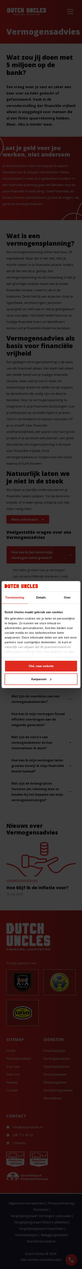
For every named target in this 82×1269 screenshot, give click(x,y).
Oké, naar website (41, 666)
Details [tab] (41, 597)
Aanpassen (39, 679)
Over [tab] (67, 597)
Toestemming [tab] (14, 597)
